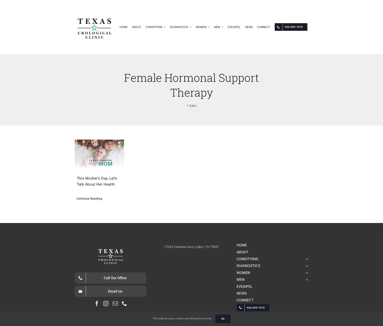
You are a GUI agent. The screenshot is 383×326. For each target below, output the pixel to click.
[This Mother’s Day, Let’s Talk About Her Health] (99, 153)
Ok (223, 318)
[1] (94, 9)
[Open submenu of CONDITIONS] (306, 259)
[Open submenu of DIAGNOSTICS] (306, 266)
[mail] (115, 303)
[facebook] (96, 303)
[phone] (124, 303)
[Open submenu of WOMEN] (306, 273)
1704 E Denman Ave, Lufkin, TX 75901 (191, 247)
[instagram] (106, 303)
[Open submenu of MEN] (306, 279)
